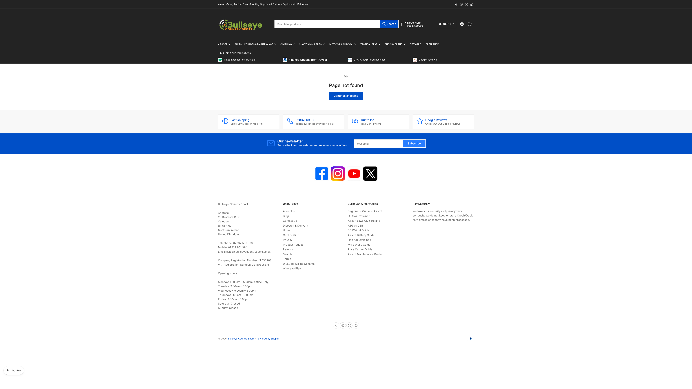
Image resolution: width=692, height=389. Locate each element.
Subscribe (362, 235)
